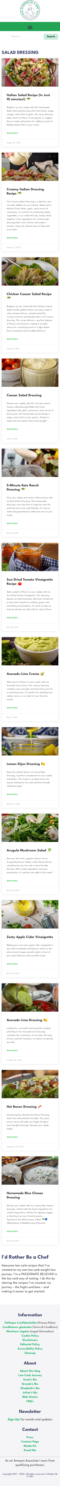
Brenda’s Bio (30, 1384)
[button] (30, 27)
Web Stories (30, 1397)
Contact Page (30, 1441)
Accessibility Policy (30, 1348)
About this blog (30, 1371)
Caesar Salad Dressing (24, 395)
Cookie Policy (30, 1335)
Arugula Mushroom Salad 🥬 (29, 850)
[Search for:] (25, 36)
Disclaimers (30, 1340)
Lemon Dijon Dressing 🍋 (26, 764)
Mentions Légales (18, 1331)
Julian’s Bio (30, 1392)
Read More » (13, 133)
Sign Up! (14, 1419)
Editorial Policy (30, 1344)
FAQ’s (30, 1401)
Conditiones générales (17, 1327)
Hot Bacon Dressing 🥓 (24, 1107)
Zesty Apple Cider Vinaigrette (30, 937)
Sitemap (30, 1353)
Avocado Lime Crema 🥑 (25, 674)
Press (30, 1437)
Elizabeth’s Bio (30, 1388)
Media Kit (30, 1446)
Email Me (30, 1450)
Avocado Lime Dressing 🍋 (27, 1020)
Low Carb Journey (30, 1375)
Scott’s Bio (30, 1379)
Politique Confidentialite (21, 1322)
